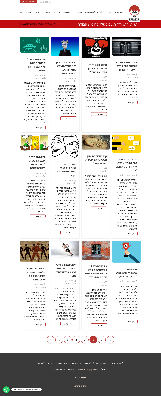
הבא (50, 339)
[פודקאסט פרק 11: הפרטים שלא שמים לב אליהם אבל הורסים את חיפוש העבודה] (96, 250)
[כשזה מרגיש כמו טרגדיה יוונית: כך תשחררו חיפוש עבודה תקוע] (65, 146)
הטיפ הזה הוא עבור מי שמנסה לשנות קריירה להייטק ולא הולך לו (127, 66)
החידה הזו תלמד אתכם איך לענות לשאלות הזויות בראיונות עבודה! (37, 162)
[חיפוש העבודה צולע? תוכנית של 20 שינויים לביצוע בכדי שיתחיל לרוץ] (65, 249)
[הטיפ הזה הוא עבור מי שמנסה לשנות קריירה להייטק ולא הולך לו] (126, 46)
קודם (110, 339)
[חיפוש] (20, 12)
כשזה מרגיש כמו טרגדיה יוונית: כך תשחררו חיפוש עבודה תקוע (65, 169)
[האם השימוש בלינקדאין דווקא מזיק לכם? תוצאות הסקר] (126, 252)
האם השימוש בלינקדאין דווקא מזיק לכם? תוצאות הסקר (127, 272)
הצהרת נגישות (80, 377)
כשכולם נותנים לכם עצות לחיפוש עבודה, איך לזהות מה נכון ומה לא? (127, 165)
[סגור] (26, 12)
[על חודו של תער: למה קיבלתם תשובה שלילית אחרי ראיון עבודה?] (34, 45)
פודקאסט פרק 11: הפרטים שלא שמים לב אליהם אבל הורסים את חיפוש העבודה (96, 271)
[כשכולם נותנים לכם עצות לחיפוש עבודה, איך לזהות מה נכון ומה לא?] (126, 144)
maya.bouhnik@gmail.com (88, 369)
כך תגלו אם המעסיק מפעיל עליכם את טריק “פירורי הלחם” (96, 159)
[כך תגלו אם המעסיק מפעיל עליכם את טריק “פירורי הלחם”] (96, 142)
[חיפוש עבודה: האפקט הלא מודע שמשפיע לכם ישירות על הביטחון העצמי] (65, 46)
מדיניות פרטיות (80, 386)
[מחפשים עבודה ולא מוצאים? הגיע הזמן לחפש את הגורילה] (96, 47)
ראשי (58, 24)
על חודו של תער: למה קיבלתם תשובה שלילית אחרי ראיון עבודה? (35, 65)
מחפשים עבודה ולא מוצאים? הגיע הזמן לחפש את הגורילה (97, 68)
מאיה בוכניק (131, 74)
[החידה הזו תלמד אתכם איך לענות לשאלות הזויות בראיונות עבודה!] (34, 142)
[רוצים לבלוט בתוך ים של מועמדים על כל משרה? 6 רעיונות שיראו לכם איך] (34, 251)
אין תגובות (131, 77)
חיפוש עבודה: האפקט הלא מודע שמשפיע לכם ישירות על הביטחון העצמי (65, 68)
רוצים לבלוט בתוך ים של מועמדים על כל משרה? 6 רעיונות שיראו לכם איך (36, 274)
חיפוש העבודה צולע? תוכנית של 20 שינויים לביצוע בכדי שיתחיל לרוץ (66, 270)
